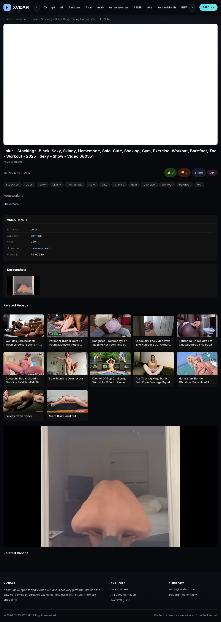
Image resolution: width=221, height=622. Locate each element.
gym (134, 184)
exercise (149, 184)
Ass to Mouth (167, 7)
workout (21, 19)
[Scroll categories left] (36, 7)
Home (7, 19)
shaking (119, 184)
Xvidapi (49, 7)
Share (199, 172)
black (29, 184)
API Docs (208, 7)
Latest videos (119, 589)
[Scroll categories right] (192, 7)
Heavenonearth (41, 248)
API (212, 172)
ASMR (137, 7)
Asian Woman (118, 7)
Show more (11, 204)
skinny (57, 184)
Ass (150, 7)
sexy (42, 184)
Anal (88, 7)
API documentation (123, 594)
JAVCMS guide (120, 600)
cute (104, 184)
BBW (184, 7)
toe (199, 184)
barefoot (184, 184)
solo (92, 184)
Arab (100, 7)
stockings (12, 184)
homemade (75, 184)
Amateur (74, 7)
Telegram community (183, 594)
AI (61, 7)
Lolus (34, 229)
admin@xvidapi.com (182, 589)
